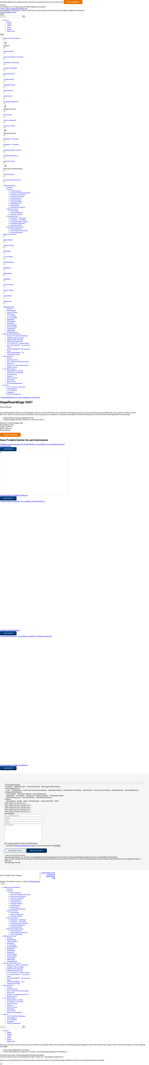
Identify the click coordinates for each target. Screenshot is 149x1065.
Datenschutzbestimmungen (25, 846)
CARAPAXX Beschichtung (14, 341)
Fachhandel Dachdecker (10, 156)
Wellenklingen (7, 273)
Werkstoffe (10, 363)
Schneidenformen (12, 360)
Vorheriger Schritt (15, 850)
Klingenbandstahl (8, 307)
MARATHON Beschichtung (15, 340)
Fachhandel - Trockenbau (11, 144)
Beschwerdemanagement (14, 383)
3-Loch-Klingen (8, 256)
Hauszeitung (10, 380)
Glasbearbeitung (8, 90)
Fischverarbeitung (8, 174)
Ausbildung (10, 392)
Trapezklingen (7, 296)
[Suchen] (23, 16)
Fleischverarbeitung (9, 185)
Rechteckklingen (8, 262)
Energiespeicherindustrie (10, 101)
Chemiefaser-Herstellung (11, 62)
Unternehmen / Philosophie (15, 372)
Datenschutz (50, 876)
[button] (6, 20)
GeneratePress (35, 881)
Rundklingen (7, 268)
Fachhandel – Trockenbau (18, 220)
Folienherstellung (8, 51)
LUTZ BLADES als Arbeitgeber (16, 387)
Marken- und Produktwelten (11, 334)
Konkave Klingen (8, 284)
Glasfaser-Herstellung (10, 68)
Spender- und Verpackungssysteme (18, 365)
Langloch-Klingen (8, 245)
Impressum (51, 874)
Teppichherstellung (9, 85)
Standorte (10, 376)
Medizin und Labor (12, 209)
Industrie (9, 189)
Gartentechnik (7, 96)
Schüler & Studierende (13, 394)
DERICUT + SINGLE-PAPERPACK (17, 336)
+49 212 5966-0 (5, 9)
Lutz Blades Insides (9, 369)
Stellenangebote (12, 389)
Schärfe (9, 358)
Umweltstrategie (12, 374)
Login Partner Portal (48, 873)
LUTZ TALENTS (12, 390)
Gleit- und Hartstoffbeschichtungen (18, 362)
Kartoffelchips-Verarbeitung (12, 180)
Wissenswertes (8, 356)
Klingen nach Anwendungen (11, 38)
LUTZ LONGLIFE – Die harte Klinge (18, 343)
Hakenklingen (7, 301)
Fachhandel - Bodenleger (11, 139)
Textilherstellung (8, 79)
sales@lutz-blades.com (19, 9)
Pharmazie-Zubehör (9, 126)
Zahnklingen (7, 279)
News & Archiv (11, 381)
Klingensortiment (12, 367)
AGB (53, 878)
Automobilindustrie (9, 74)
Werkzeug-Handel (12, 216)
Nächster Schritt (36, 850)
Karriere (5, 385)
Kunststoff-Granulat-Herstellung (13, 57)
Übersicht (10, 187)
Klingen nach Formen (9, 234)
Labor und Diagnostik (9, 120)
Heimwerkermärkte (9, 161)
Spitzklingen (7, 251)
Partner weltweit (12, 378)
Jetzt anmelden (73, 2)
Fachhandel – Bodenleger (18, 218)
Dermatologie (7, 115)
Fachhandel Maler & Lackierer (12, 150)
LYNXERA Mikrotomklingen (15, 338)
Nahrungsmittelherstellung (15, 227)
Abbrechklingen (8, 240)
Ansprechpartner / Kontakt (15, 371)
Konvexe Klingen (8, 290)
